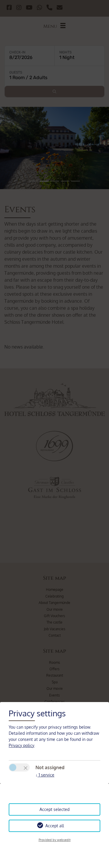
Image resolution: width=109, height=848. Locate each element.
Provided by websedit (55, 839)
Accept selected (54, 809)
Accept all (54, 825)
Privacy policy (21, 745)
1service (44, 774)
